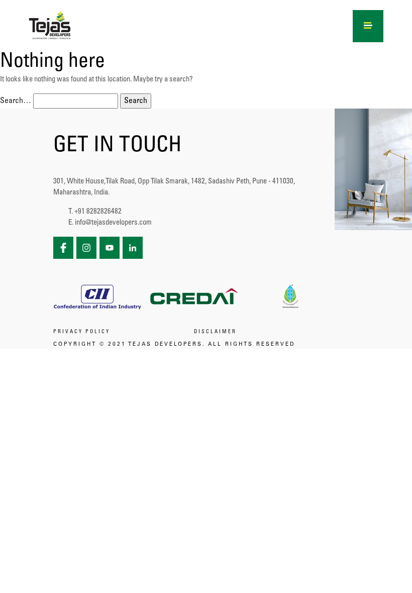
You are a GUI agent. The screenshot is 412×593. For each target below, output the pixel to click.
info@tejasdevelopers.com (113, 223)
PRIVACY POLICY (81, 332)
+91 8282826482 (98, 212)
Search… (15, 101)
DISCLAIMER (215, 332)
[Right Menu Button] (368, 24)
